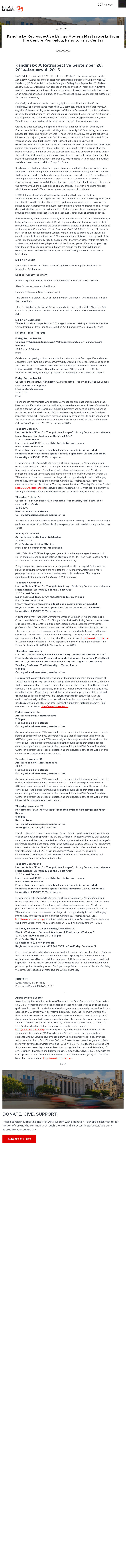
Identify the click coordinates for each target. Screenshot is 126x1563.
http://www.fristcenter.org (29, 488)
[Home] (12, 8)
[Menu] (122, 4)
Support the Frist (19, 1139)
